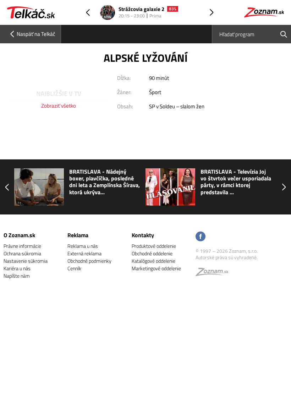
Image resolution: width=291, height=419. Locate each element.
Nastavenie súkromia (26, 261)
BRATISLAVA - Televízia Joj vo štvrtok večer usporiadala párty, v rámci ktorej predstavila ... (236, 182)
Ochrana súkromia (22, 253)
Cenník (74, 268)
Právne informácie (22, 246)
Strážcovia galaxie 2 (141, 9)
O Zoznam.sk (19, 235)
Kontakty (143, 235)
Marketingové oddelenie (156, 268)
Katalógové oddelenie (153, 261)
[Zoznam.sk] (214, 273)
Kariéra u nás (17, 268)
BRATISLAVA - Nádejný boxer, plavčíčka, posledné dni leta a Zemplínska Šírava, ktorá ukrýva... (104, 182)
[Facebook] (200, 237)
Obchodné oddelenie (152, 253)
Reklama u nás (82, 246)
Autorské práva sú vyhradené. (227, 257)
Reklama (77, 235)
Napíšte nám (17, 275)
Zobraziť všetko (58, 106)
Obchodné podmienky (89, 261)
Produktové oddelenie (154, 246)
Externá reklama (84, 253)
